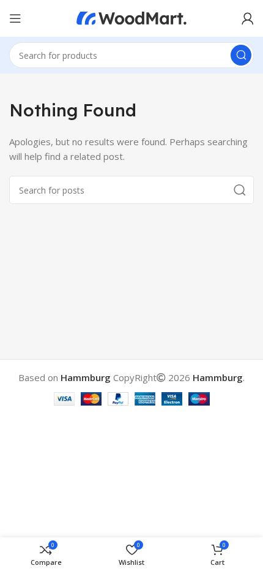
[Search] (241, 55)
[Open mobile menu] (15, 18)
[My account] (247, 18)
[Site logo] (131, 17)
